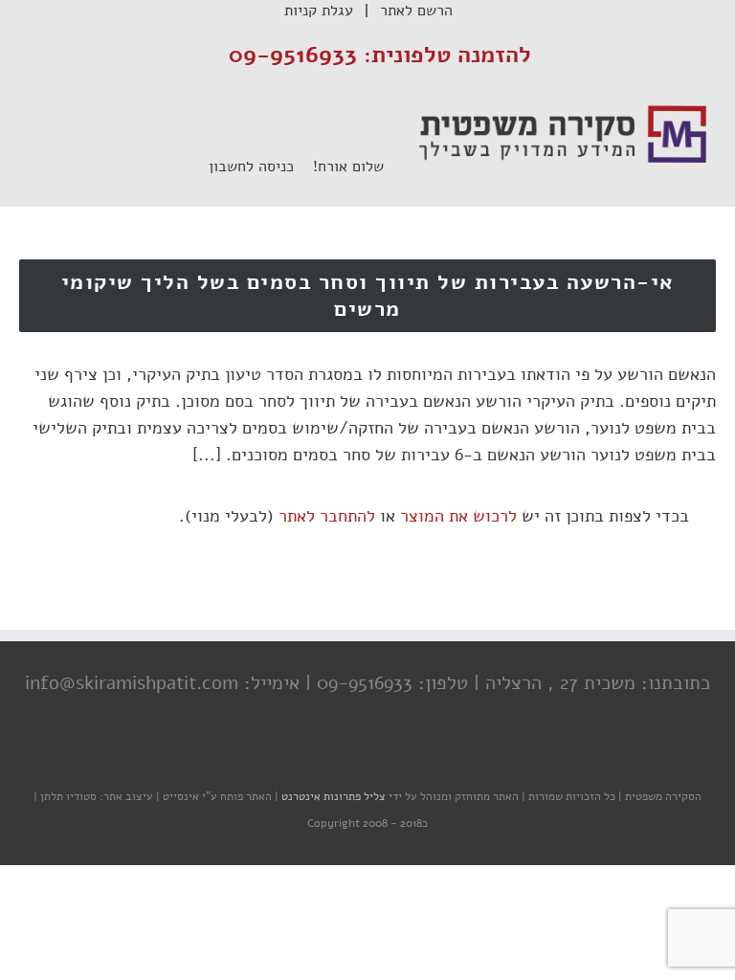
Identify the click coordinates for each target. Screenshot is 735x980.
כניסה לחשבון (261, 166)
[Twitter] (372, 759)
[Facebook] (410, 759)
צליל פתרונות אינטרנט (332, 796)
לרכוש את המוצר (458, 515)
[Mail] (295, 759)
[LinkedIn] (334, 759)
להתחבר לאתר (326, 515)
